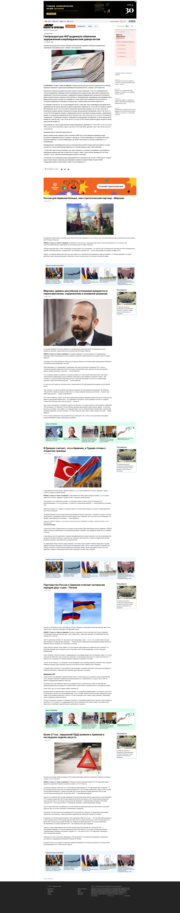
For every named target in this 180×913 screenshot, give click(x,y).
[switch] (127, 26)
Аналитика (80, 892)
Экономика (50, 891)
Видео (79, 890)
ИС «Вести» (53, 636)
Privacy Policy (94, 895)
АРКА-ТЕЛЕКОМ (51, 424)
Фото (79, 891)
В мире (49, 894)
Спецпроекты (81, 26)
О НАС (49, 886)
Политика (50, 890)
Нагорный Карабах (48, 33)
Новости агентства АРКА (54, 265)
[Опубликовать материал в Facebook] (61, 169)
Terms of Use (111, 895)
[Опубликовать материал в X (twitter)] (68, 169)
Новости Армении (82, 888)
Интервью (80, 894)
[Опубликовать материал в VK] (65, 169)
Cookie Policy (127, 895)
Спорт (49, 892)
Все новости (70, 26)
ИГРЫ (90, 26)
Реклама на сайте (56, 886)
